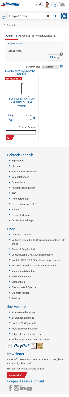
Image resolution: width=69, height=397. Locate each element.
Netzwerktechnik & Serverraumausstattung (34, 265)
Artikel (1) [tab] (11, 35)
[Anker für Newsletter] (26, 354)
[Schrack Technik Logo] (10, 4)
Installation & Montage (24, 271)
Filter (55, 56)
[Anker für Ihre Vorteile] (28, 307)
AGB (14, 193)
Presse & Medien (21, 215)
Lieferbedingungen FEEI (24, 204)
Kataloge (16, 298)
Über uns (16, 166)
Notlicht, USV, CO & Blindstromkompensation (36, 260)
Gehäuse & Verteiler (22, 234)
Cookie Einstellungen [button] (23, 220)
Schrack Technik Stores (24, 171)
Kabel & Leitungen (21, 276)
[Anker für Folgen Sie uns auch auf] (46, 381)
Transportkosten (20, 198)
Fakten (15, 209)
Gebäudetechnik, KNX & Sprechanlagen (32, 254)
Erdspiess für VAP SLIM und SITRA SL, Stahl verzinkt (22, 102)
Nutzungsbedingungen (23, 187)
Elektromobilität (20, 292)
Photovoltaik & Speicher (24, 287)
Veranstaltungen (20, 177)
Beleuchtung (18, 282)
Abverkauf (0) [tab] (26, 35)
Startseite (11, 25)
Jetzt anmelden (15, 375)
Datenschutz (18, 182)
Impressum (18, 160)
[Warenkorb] (62, 4)
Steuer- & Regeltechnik (24, 249)
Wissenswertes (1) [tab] (45, 35)
